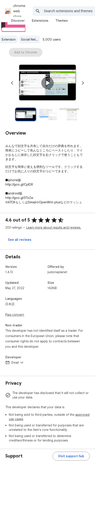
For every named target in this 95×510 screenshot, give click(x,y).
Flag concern (14, 315)
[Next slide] (82, 82)
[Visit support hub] (71, 456)
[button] (47, 83)
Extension (9, 39)
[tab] (18, 21)
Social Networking (30, 39)
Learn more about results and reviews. (53, 228)
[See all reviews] (19, 239)
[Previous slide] (12, 82)
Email (15, 363)
